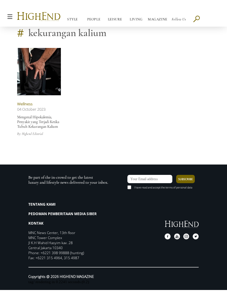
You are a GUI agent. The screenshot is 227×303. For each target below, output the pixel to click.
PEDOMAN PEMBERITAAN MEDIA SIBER (62, 213)
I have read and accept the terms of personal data (163, 187)
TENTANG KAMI (42, 204)
